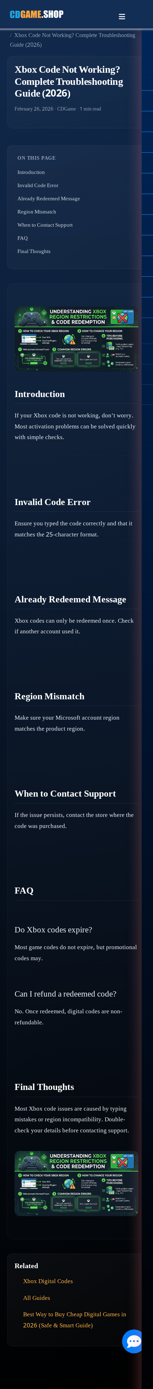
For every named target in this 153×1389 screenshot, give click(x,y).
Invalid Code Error (37, 186)
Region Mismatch (36, 212)
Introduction (31, 173)
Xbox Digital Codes (48, 1282)
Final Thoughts (34, 252)
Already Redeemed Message (48, 199)
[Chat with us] (134, 1341)
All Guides (36, 1298)
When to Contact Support (45, 225)
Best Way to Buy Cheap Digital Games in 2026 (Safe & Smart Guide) (74, 1320)
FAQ (22, 238)
